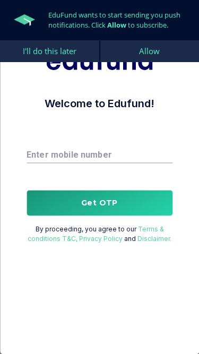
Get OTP (99, 203)
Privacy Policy (101, 238)
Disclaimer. (154, 238)
